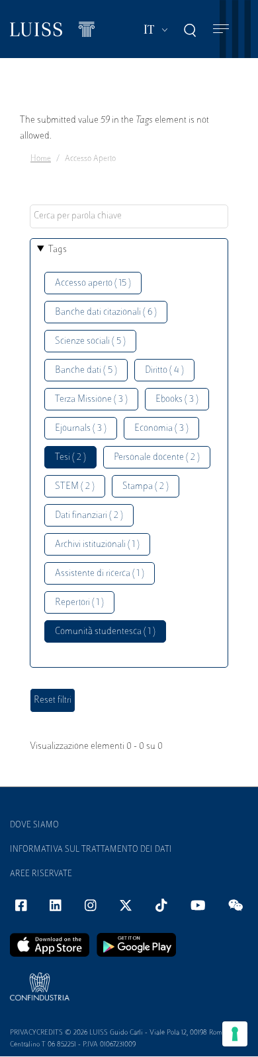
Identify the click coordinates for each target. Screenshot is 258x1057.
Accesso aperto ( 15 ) (93, 283)
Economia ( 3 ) (161, 428)
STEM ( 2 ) (75, 487)
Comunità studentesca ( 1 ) (105, 632)
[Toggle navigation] (221, 29)
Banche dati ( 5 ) (86, 370)
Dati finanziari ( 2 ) (89, 516)
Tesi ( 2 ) (70, 458)
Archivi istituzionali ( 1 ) (97, 545)
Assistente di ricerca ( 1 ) (99, 574)
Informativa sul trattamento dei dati (91, 850)
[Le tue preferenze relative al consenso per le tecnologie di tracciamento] (234, 1033)
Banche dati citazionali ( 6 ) (106, 312)
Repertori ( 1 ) (79, 603)
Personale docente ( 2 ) (157, 458)
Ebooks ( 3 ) (176, 399)
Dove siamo (34, 825)
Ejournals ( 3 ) (81, 428)
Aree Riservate (41, 874)
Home (40, 159)
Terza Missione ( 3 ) (91, 399)
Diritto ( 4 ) (164, 370)
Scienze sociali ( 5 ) (90, 341)
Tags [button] (57, 250)
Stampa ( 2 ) (145, 487)
